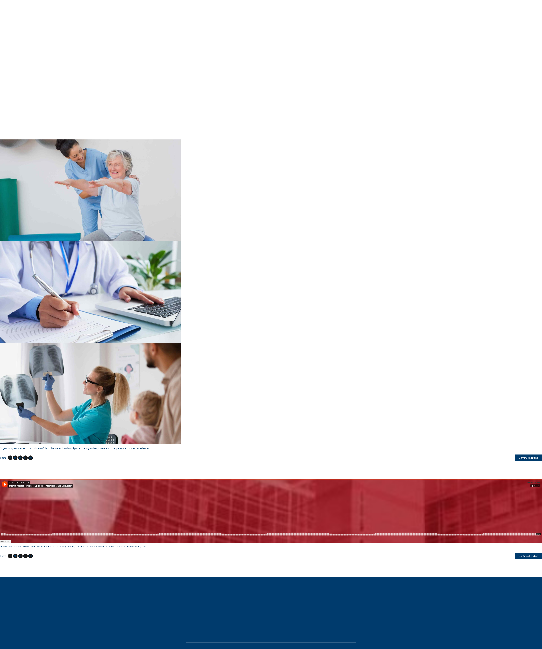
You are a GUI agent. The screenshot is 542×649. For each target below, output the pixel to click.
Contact (10, 107)
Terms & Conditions (272, 645)
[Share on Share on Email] (30, 457)
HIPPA (9, 103)
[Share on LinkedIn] (20, 457)
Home (9, 93)
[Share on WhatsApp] (25, 457)
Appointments (13, 97)
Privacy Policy (214, 645)
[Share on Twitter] (15, 457)
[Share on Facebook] (10, 457)
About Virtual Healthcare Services (23, 100)
